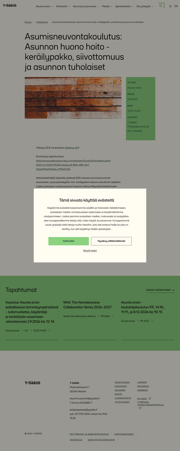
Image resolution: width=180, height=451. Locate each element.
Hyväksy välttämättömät (111, 241)
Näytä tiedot (90, 251)
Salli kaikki (68, 241)
